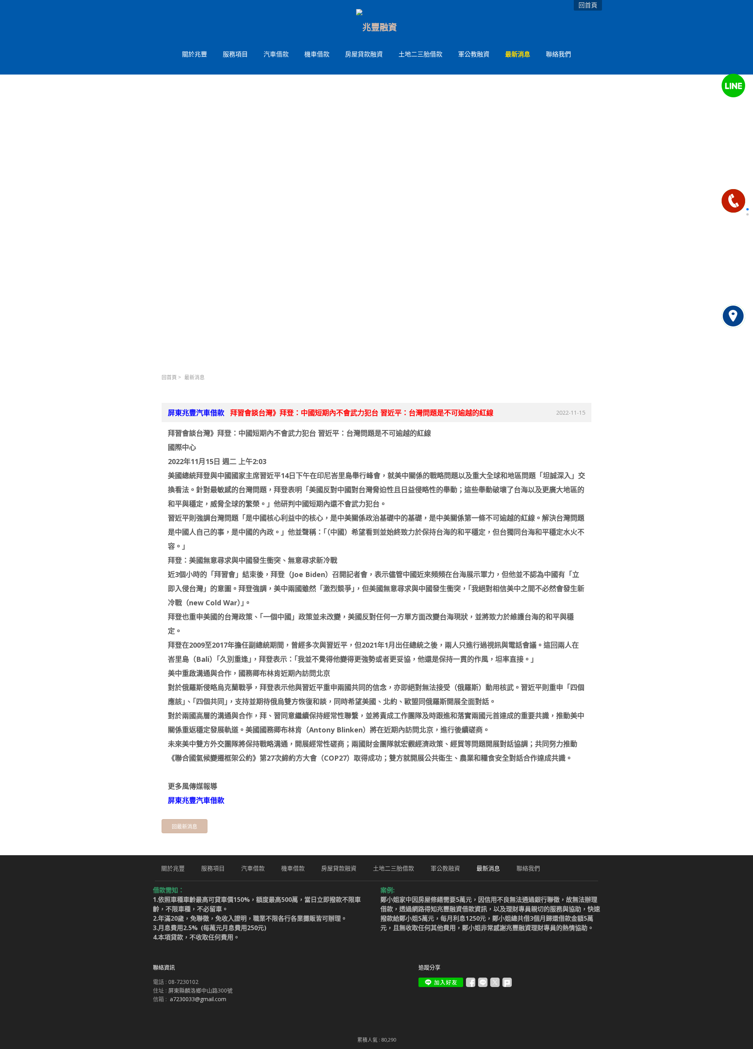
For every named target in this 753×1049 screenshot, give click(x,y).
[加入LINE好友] (440, 982)
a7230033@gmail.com (198, 999)
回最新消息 (184, 826)
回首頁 (169, 377)
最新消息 (194, 377)
